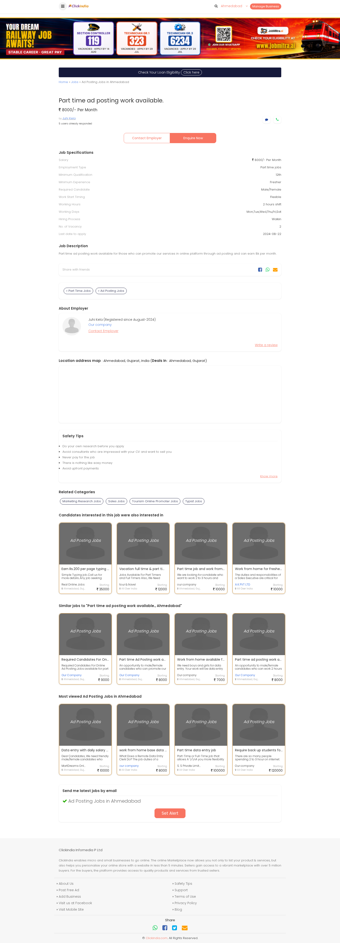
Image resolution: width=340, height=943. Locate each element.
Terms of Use (185, 896)
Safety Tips (183, 883)
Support (181, 890)
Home (63, 82)
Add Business (70, 896)
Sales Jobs (116, 501)
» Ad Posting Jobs (111, 291)
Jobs (74, 82)
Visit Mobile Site (71, 909)
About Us (66, 883)
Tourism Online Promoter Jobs (155, 501)
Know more (269, 476)
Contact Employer (147, 138)
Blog (178, 909)
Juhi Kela (69, 118)
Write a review (266, 345)
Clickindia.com (156, 938)
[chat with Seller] (267, 119)
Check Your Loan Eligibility (168, 72)
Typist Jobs (193, 501)
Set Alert (170, 813)
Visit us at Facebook (75, 903)
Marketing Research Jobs (81, 501)
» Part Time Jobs (78, 291)
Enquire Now (193, 138)
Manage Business (265, 6)
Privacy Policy (186, 903)
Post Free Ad (69, 890)
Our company (100, 324)
